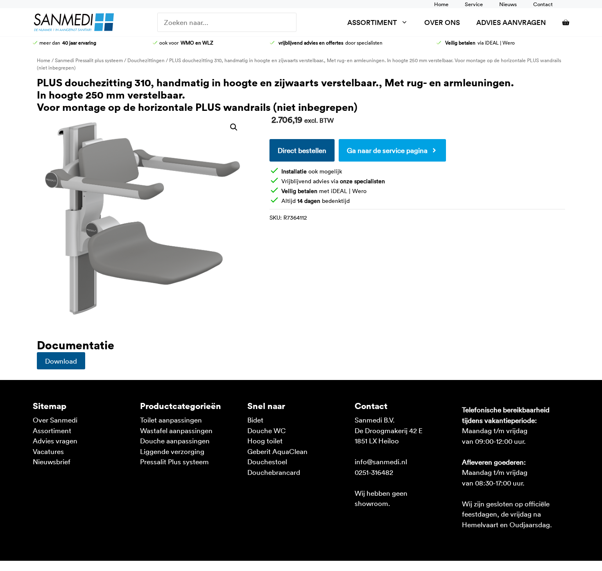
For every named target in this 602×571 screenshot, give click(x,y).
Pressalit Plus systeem (174, 461)
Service (474, 4)
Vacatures (48, 451)
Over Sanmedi (55, 419)
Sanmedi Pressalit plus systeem (89, 60)
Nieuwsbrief (51, 461)
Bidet (255, 419)
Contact (543, 4)
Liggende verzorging (172, 451)
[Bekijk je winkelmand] (561, 22)
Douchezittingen (146, 60)
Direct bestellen (302, 150)
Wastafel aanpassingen (176, 430)
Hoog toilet (265, 440)
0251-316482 (374, 472)
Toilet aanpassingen (171, 419)
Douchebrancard (273, 472)
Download (61, 360)
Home (441, 4)
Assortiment (372, 22)
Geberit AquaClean (277, 451)
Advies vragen (55, 440)
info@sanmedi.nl (381, 461)
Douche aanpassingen (175, 440)
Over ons (442, 22)
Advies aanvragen (511, 22)
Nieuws (508, 4)
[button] (233, 127)
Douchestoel (267, 461)
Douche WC (266, 430)
